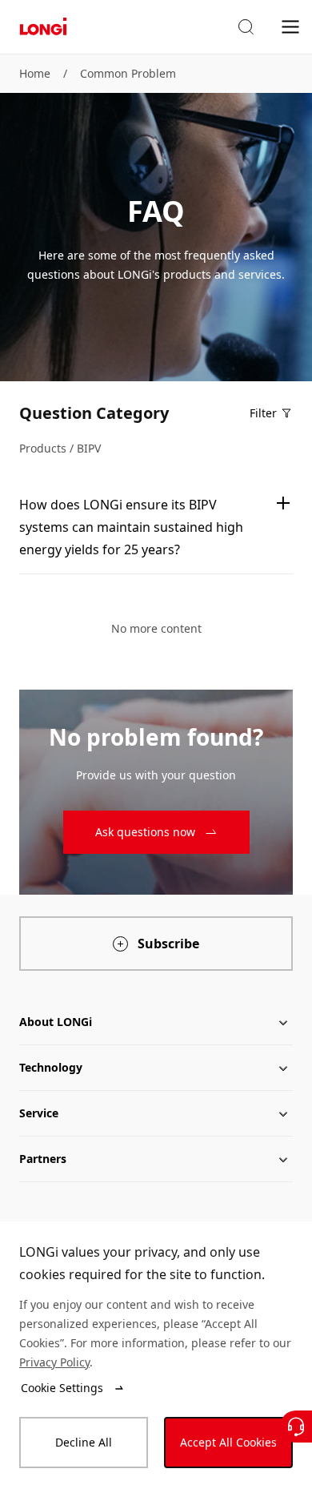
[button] (245, 27)
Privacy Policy (54, 1362)
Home (34, 73)
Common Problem (128, 73)
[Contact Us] (296, 1426)
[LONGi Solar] (43, 27)
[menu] (290, 26)
